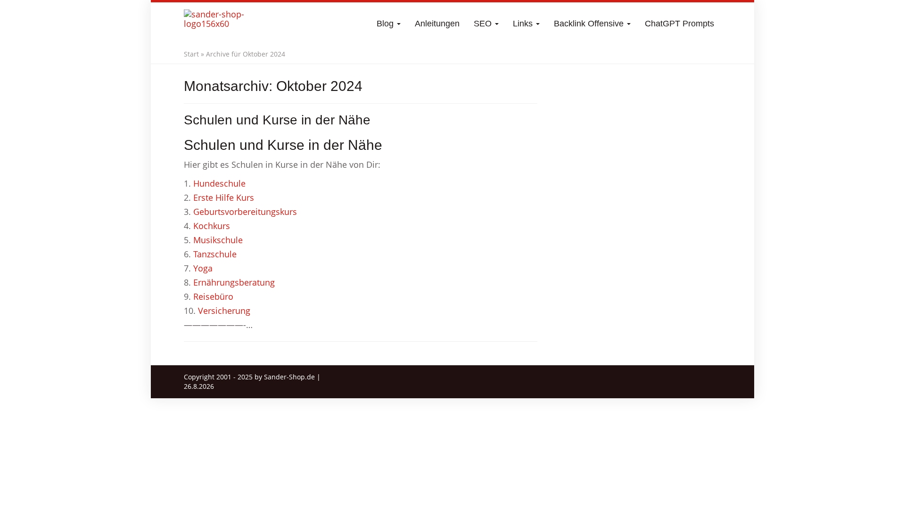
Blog (386, 23)
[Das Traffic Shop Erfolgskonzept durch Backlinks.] (220, 23)
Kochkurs (211, 225)
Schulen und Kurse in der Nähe (277, 120)
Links (524, 23)
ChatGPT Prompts (679, 23)
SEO (484, 23)
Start (191, 53)
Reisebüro (213, 296)
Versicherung (224, 310)
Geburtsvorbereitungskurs (245, 211)
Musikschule (218, 240)
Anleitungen (437, 23)
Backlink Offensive (590, 23)
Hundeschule (219, 183)
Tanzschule (215, 254)
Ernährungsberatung (234, 282)
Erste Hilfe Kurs (223, 197)
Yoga (203, 268)
